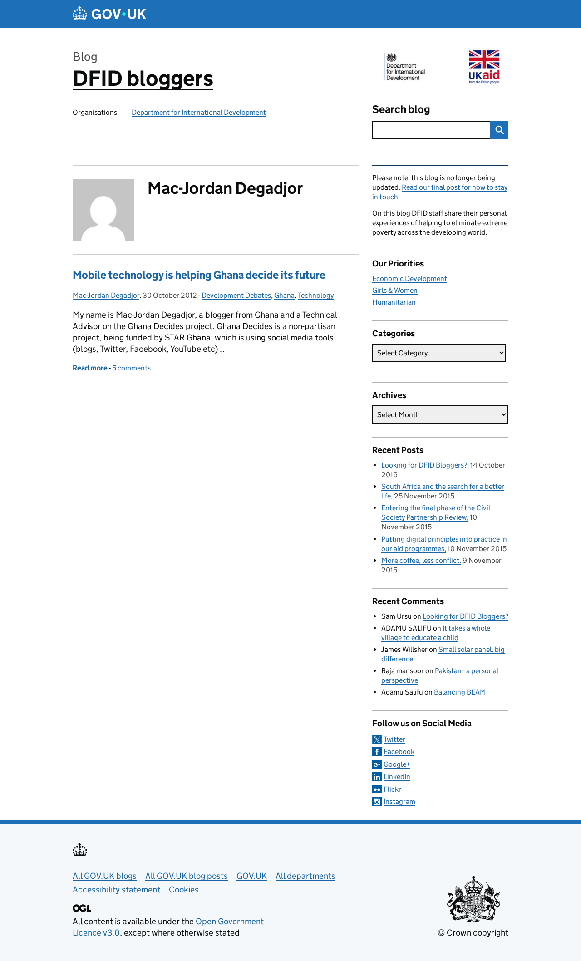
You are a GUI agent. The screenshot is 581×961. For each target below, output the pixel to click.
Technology (316, 295)
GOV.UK (251, 876)
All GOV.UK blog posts (186, 876)
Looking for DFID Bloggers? (424, 465)
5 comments (131, 368)
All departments (305, 876)
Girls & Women (395, 290)
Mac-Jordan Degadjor (106, 295)
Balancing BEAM (460, 692)
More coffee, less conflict (420, 560)
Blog (85, 56)
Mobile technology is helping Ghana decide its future (199, 274)
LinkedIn (397, 776)
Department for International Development (199, 112)
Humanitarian (394, 302)
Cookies (184, 889)
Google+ (397, 764)
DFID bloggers (143, 78)
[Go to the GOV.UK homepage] (109, 13)
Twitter (394, 739)
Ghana (284, 295)
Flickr (392, 789)
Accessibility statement (116, 889)
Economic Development (409, 278)
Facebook (399, 751)
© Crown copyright (473, 932)
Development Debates (236, 295)
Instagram (399, 801)
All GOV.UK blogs (105, 876)
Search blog (401, 109)
